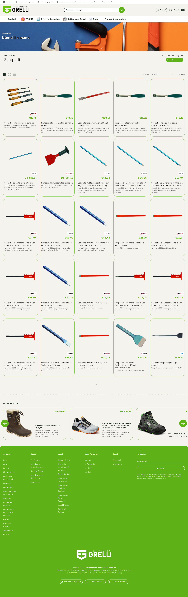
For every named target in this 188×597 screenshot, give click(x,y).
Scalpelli (174, 60)
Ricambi (6, 534)
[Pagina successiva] (102, 384)
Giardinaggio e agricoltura (9, 492)
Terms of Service (62, 510)
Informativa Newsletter (63, 479)
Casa (5, 464)
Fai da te (7, 483)
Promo (6, 460)
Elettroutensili (9, 472)
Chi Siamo (35, 460)
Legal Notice (63, 505)
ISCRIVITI (160, 468)
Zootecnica (8, 530)
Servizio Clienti (37, 471)
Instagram (117, 464)
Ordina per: (146, 74)
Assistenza (35, 482)
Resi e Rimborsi (64, 474)
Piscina (6, 519)
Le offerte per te (11, 403)
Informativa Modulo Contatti (63, 488)
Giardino (7, 498)
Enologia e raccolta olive (9, 477)
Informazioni (90, 464)
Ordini (88, 472)
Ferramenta (8, 487)
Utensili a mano (7, 524)
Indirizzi (88, 468)
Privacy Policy (64, 460)
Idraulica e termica (7, 503)
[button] (94, 10)
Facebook (117, 460)
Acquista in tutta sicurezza (37, 465)
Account (89, 460)
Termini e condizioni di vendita (63, 467)
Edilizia (6, 468)
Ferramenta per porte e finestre (8, 512)
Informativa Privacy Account (63, 498)
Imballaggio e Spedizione (37, 476)
